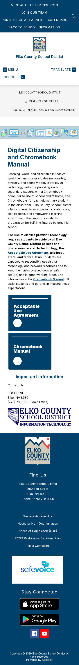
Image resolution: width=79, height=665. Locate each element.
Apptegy (47, 659)
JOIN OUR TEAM (34, 12)
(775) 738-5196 (43, 499)
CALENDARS (57, 20)
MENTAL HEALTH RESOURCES (34, 5)
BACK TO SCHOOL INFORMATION (34, 27)
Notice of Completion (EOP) (37, 531)
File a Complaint (38, 546)
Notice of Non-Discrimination (37, 523)
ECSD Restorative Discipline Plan (38, 538)
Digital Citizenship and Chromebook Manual (44, 109)
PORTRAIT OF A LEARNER (22, 20)
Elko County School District (40, 92)
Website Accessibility (37, 516)
